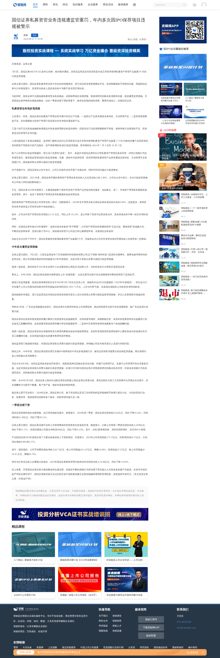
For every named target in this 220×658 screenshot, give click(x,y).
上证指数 (52, 647)
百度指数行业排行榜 (113, 647)
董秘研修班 (177, 647)
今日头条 (27, 647)
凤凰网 (40, 647)
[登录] (204, 5)
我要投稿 (103, 631)
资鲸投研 (116, 621)
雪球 (15, 647)
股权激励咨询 (160, 647)
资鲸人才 (116, 626)
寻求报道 (103, 626)
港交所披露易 (69, 647)
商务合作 (103, 621)
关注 (35, 35)
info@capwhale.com (186, 628)
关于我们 (103, 616)
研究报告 (144, 647)
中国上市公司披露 (89, 647)
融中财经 (192, 647)
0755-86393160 (184, 622)
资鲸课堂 (116, 616)
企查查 (131, 647)
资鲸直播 (116, 631)
